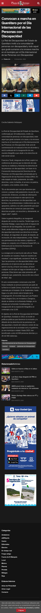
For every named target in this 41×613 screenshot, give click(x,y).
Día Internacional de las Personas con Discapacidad (19, 343)
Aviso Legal (6, 589)
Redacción (7, 59)
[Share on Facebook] (4, 95)
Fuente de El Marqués (9, 557)
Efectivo (4, 547)
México (4, 563)
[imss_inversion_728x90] (20, 10)
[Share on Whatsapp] (24, 95)
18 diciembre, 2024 (20, 59)
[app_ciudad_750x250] (20, 105)
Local (4, 560)
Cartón (4, 541)
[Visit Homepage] (20, 3)
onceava (12, 346)
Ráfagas (4, 573)
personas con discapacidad (26, 346)
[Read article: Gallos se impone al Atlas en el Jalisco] (6, 371)
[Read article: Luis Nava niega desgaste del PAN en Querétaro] (6, 379)
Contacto (5, 592)
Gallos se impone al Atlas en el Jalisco (24, 369)
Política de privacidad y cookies (29, 608)
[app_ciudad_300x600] (20, 438)
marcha (5, 346)
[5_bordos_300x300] (20, 490)
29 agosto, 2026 (18, 371)
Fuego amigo (6, 554)
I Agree (21, 610)
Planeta (4, 566)
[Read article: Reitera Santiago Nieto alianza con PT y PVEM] (6, 397)
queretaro (6, 349)
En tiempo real (7, 551)
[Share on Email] (36, 95)
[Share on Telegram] (30, 95)
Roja (3, 576)
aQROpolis (5, 538)
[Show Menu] (3, 3)
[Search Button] (38, 3)
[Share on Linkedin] (17, 95)
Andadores (5, 535)
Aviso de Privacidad (9, 586)
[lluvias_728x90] (20, 356)
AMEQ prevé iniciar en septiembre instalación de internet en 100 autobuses (25, 387)
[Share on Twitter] (11, 95)
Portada (4, 570)
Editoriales (5, 544)
